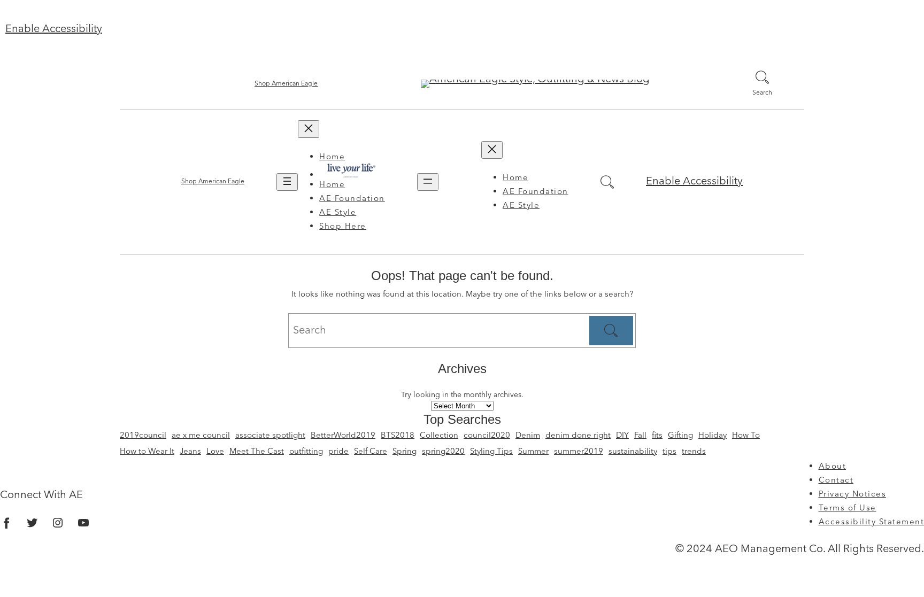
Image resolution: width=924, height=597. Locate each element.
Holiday (712, 436)
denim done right (578, 436)
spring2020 (443, 452)
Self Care (370, 452)
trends (694, 452)
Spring (404, 452)
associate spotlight (270, 436)
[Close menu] (308, 129)
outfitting (306, 452)
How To (746, 436)
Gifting (680, 436)
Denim (527, 436)
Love (215, 452)
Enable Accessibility (53, 29)
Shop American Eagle (286, 84)
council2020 (487, 436)
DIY (622, 436)
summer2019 (578, 452)
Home (332, 157)
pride (338, 452)
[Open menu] (287, 182)
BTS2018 (397, 436)
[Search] (611, 331)
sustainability (633, 452)
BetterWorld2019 (343, 436)
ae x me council (201, 436)
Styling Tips (491, 452)
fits (657, 436)
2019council (143, 436)
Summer (533, 452)
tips (669, 452)
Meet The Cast (256, 452)
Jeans (190, 452)
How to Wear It (147, 452)
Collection (439, 436)
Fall (640, 436)
